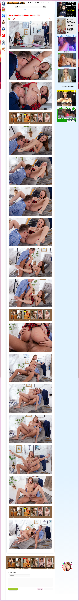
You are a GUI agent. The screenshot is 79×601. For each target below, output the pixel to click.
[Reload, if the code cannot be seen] (40, 589)
